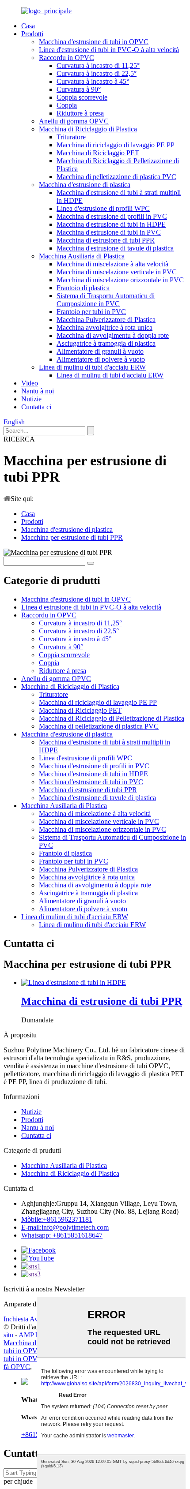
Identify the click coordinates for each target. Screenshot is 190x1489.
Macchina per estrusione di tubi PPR (72, 537)
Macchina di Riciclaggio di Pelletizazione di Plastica (111, 718)
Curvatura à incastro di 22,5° (97, 73)
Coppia (67, 105)
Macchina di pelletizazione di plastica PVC (116, 176)
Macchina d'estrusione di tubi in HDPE (111, 224)
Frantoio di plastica (83, 288)
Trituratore (71, 137)
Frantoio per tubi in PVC (91, 311)
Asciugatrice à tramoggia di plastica (106, 343)
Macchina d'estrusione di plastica (84, 184)
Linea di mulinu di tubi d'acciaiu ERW (92, 367)
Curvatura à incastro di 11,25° (98, 65)
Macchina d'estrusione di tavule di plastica (115, 248)
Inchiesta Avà (22, 1319)
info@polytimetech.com (65, 1227)
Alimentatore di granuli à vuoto (100, 351)
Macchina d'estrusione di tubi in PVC (109, 232)
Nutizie (31, 399)
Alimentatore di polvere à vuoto (101, 359)
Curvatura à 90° (79, 89)
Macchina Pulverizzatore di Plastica (106, 319)
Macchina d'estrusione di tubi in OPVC (93, 41)
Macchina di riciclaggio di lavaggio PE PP (116, 145)
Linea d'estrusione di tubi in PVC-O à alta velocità (109, 49)
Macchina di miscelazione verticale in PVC (117, 272)
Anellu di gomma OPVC (74, 121)
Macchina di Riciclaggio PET (98, 153)
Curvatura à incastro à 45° (93, 81)
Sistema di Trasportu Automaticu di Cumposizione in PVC (106, 299)
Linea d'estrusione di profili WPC (103, 208)
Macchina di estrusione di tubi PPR (106, 240)
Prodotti (32, 33)
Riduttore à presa (80, 113)
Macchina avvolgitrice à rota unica (104, 327)
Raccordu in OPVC (66, 57)
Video (29, 383)
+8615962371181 (56, 1219)
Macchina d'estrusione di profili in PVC (112, 216)
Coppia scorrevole (82, 97)
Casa (28, 26)
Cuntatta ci (36, 407)
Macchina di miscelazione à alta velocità (112, 264)
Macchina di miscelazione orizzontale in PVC (120, 280)
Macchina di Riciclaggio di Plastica (88, 129)
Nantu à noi (37, 391)
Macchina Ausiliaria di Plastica (82, 256)
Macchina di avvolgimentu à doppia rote (113, 335)
